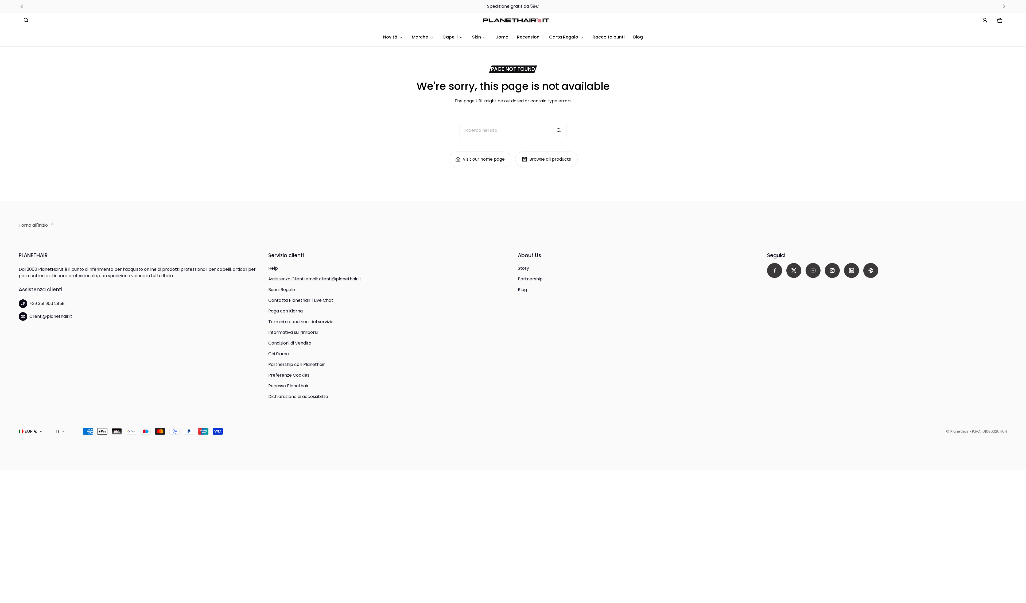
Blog (638, 37)
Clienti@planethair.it (50, 316)
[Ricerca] (558, 130)
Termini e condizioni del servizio (300, 322)
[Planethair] (517, 20)
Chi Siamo (278, 354)
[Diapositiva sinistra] (22, 6)
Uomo (501, 37)
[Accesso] (984, 20)
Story (523, 268)
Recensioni (529, 37)
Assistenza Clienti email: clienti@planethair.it (314, 279)
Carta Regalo (563, 37)
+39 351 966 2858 (47, 303)
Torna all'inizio (33, 225)
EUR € (31, 431)
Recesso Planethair (288, 386)
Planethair (959, 431)
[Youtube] (813, 270)
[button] (26, 20)
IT (58, 431)
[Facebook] (774, 270)
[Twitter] (793, 270)
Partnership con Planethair (296, 364)
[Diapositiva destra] (1004, 6)
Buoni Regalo (281, 290)
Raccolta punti (609, 37)
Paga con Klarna (285, 311)
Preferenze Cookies (288, 375)
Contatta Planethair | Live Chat (300, 300)
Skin (476, 37)
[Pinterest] (870, 270)
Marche (420, 37)
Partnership (530, 279)
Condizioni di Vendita (289, 343)
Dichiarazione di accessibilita (298, 396)
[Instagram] (832, 270)
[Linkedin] (851, 270)
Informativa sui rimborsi (293, 332)
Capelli (450, 37)
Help (273, 268)
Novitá (390, 37)
